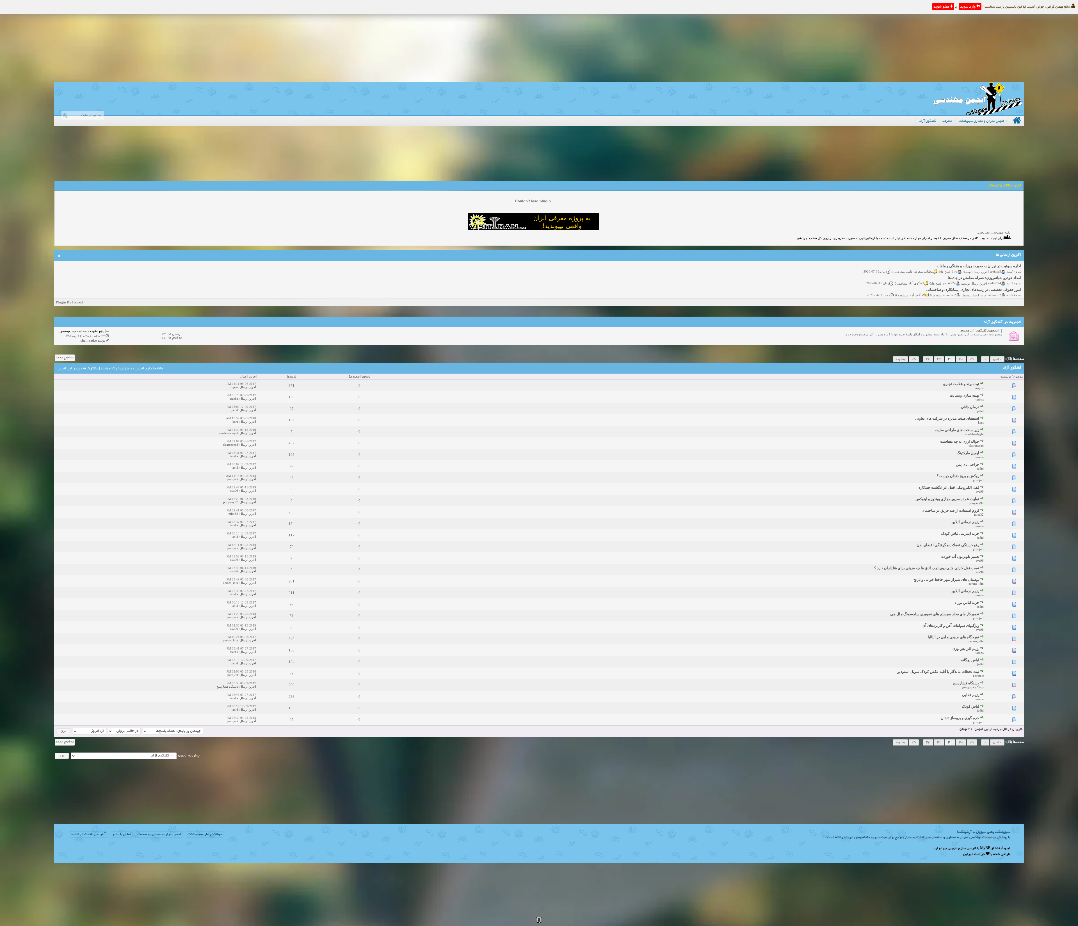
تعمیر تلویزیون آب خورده (960, 556)
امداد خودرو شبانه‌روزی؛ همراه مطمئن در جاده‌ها (984, 265)
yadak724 (994, 271)
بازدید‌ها (291, 376)
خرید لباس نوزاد (967, 602)
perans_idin (976, 583)
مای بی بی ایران (946, 848)
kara (981, 422)
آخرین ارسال (248, 376)
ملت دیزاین (971, 854)
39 (972, 359)
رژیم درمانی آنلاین (965, 522)
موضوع (1018, 376)
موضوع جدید (64, 358)
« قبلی (997, 359)
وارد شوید (968, 7)
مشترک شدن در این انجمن (77, 369)
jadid (980, 411)
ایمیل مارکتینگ (968, 453)
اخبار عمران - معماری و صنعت (159, 834)
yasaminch (994, 294)
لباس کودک (970, 706)
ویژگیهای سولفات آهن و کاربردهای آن (950, 625)
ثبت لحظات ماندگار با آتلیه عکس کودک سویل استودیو (938, 671)
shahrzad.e (89, 341)
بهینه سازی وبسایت (964, 395)
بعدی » (900, 359)
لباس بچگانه (970, 660)
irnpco (979, 388)
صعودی (355, 376)
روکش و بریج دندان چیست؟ (958, 476)
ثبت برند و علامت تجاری (961, 384)
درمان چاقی (970, 407)
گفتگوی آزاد (916, 271)
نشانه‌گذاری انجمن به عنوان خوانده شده (132, 369)
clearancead (976, 445)
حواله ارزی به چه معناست (959, 441)
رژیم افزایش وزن (966, 648)
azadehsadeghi (974, 434)
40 (961, 359)
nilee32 (979, 514)
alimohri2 (994, 282)
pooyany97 (976, 503)
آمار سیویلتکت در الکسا (88, 834)
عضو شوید (941, 7)
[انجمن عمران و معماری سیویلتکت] (978, 114)
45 (914, 359)
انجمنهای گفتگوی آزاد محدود (979, 331)
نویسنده (1006, 376)
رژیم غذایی (970, 695)
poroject (978, 480)
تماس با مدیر (121, 834)
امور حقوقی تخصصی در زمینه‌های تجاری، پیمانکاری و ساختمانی (973, 277)
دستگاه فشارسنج (966, 683)
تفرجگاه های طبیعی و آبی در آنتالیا (953, 637)
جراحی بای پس (967, 464)
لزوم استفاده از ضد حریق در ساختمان (950, 510)
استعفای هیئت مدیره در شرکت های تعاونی (947, 418)
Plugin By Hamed (69, 302)
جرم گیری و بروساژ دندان (960, 718)
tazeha (980, 399)
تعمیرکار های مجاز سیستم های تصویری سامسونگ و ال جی (934, 614)
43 (928, 359)
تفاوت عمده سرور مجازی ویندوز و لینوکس (947, 499)
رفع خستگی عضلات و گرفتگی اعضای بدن (948, 545)
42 (939, 359)
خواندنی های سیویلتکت (205, 834)
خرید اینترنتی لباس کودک (960, 533)
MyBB (985, 848)
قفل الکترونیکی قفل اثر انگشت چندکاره (949, 487)
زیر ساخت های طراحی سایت (957, 430)
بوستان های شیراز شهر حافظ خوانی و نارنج (946, 579)
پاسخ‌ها (366, 376)
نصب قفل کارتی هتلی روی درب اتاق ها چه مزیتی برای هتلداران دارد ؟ (926, 568)
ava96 (980, 491)
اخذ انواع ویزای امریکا (1004, 289)
